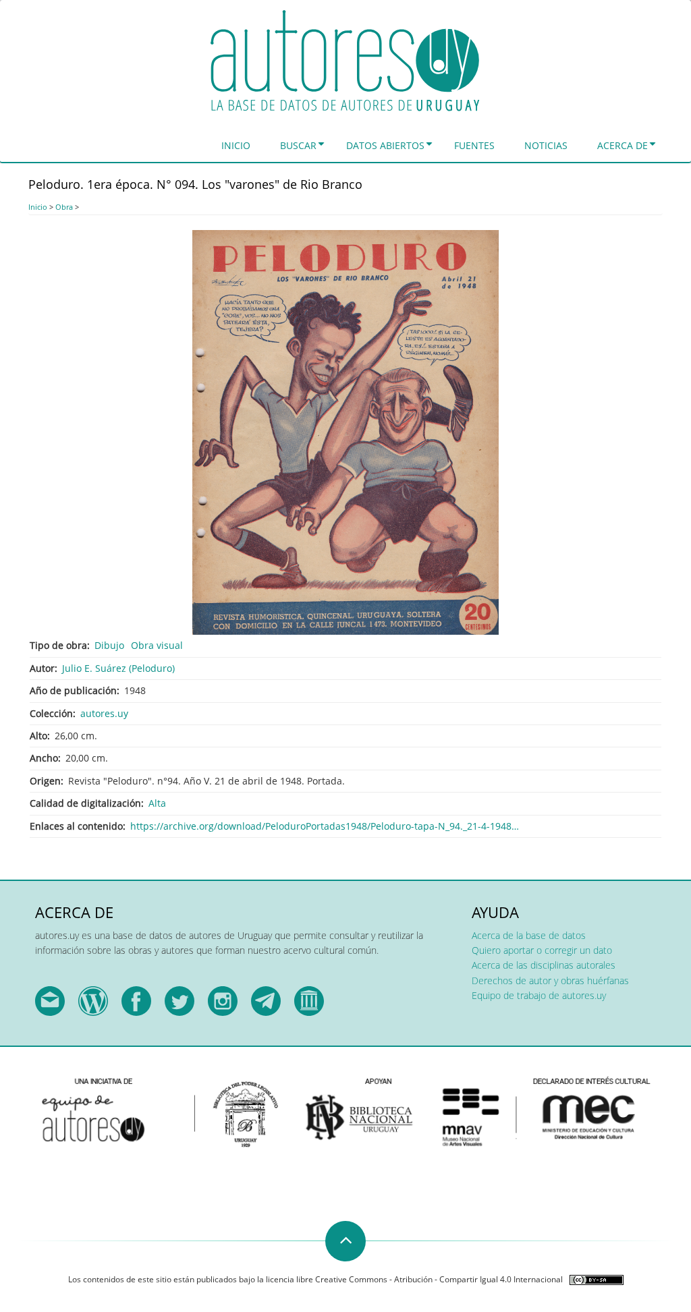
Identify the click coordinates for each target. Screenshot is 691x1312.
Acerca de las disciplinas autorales (543, 965)
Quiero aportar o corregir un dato (542, 950)
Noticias (546, 145)
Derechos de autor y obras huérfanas (550, 980)
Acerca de (622, 145)
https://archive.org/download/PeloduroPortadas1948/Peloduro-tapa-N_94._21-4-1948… (324, 826)
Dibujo (109, 645)
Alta (157, 803)
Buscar (298, 145)
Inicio (235, 145)
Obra (64, 207)
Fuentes (474, 145)
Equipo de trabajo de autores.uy (539, 995)
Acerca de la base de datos (529, 935)
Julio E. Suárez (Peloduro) (118, 668)
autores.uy (104, 713)
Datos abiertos (385, 145)
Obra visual (157, 645)
